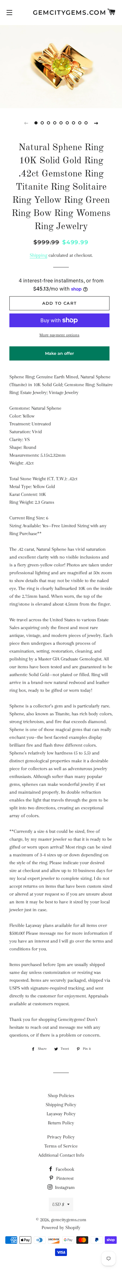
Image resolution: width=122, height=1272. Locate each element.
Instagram (64, 1187)
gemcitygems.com (61, 12)
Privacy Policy (61, 1137)
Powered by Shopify (61, 1227)
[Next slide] (96, 123)
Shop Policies (61, 1095)
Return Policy (61, 1123)
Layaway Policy (61, 1114)
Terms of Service (61, 1146)
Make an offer (59, 355)
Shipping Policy (61, 1104)
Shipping (38, 255)
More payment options (59, 335)
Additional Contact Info (61, 1155)
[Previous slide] (26, 123)
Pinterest (64, 1178)
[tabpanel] (61, 66)
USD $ (58, 1204)
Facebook (64, 1169)
